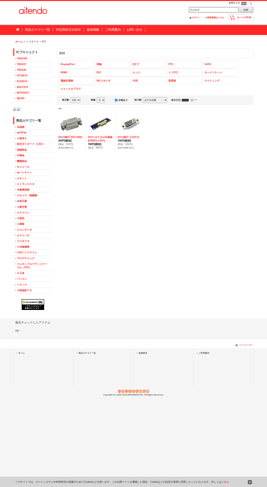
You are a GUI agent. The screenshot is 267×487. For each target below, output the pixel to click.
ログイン (196, 17)
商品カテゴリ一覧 (87, 353)
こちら (225, 481)
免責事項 (143, 353)
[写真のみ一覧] (186, 100)
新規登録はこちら (215, 17)
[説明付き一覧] (195, 100)
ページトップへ (246, 345)
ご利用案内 (204, 353)
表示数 (66, 99)
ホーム (21, 353)
